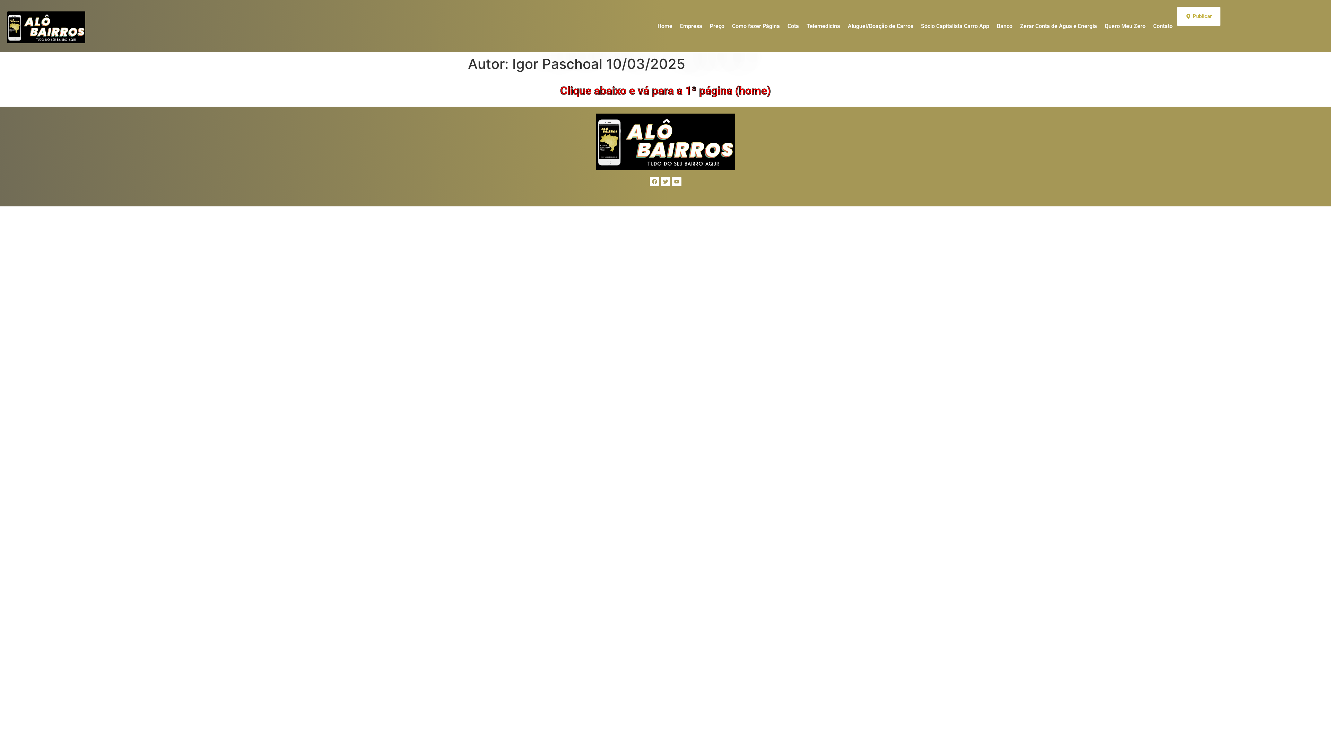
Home (665, 26)
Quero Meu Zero (1125, 26)
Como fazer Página (756, 26)
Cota (793, 26)
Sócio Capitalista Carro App (955, 26)
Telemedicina (823, 26)
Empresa (691, 26)
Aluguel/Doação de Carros (880, 26)
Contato (1163, 26)
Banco (1004, 26)
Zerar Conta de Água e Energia (1058, 26)
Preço (717, 26)
